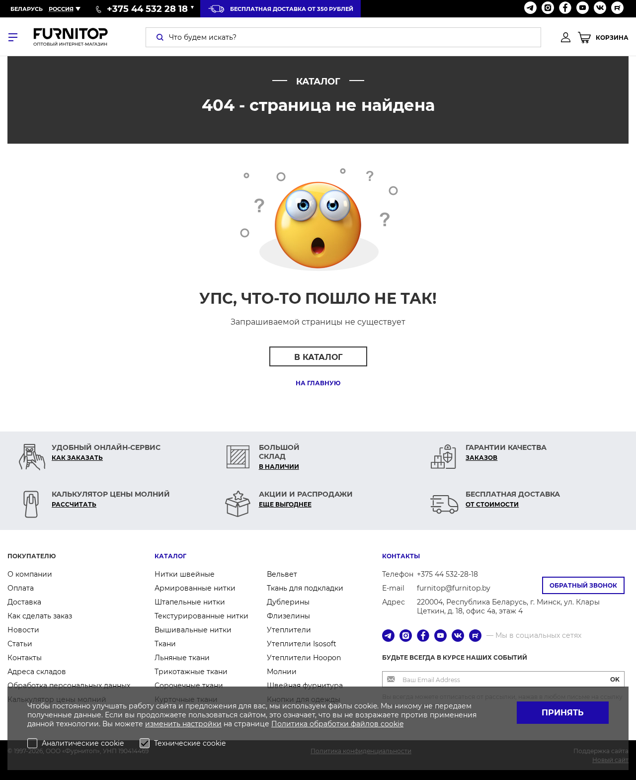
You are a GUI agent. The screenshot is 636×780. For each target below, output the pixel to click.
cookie (392, 723)
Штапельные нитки (190, 602)
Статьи (19, 643)
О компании (29, 574)
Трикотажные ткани (191, 671)
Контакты (24, 657)
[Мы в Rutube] (617, 8)
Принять (563, 712)
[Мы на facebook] (565, 8)
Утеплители (289, 629)
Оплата (20, 588)
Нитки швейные (185, 574)
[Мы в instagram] (548, 8)
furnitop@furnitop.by (453, 588)
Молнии (282, 671)
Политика (290, 723)
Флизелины (288, 615)
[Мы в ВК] (600, 8)
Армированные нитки (195, 588)
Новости (23, 629)
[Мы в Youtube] (582, 8)
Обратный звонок (583, 585)
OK (615, 679)
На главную (318, 383)
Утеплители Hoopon (304, 657)
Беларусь (26, 8)
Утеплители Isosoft (301, 643)
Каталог (170, 556)
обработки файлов (345, 723)
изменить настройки (183, 723)
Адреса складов (36, 671)
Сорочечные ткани (189, 685)
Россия (61, 8)
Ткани (165, 643)
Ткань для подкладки (305, 588)
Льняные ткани (182, 657)
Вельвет (282, 574)
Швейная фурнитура (305, 685)
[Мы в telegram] (530, 8)
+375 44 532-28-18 (447, 574)
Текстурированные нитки (201, 615)
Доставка (24, 602)
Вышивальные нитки (193, 629)
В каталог (318, 357)
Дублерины (288, 602)
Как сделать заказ (39, 615)
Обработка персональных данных (68, 685)
